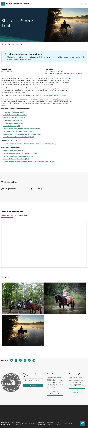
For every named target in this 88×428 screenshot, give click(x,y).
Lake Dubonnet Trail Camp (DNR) (15, 115)
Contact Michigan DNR (55, 393)
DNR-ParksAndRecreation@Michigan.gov (67, 73)
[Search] (82, 4)
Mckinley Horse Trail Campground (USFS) (17, 131)
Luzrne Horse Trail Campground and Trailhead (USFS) (21, 128)
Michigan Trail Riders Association (55, 95)
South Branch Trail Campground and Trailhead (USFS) (22, 134)
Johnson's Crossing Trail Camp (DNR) (16, 159)
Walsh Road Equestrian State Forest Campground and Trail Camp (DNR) (28, 162)
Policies (24, 423)
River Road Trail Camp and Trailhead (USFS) (18, 137)
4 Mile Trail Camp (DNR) (11, 126)
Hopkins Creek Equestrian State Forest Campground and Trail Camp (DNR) (29, 144)
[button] (22, 298)
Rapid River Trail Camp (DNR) (13, 120)
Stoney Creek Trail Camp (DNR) (14, 151)
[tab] (7, 216)
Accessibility (32, 423)
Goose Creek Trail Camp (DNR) (14, 123)
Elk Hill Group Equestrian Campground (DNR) (19, 156)
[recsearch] (2, 44)
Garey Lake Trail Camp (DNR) (13, 112)
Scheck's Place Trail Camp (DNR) (14, 117)
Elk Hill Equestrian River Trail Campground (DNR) (20, 153)
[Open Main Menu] (86, 4)
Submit (33, 385)
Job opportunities (77, 391)
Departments (68, 423)
